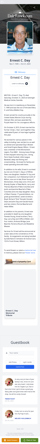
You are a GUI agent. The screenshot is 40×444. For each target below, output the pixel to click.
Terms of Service (25, 435)
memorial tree (30, 250)
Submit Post (20, 367)
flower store (30, 253)
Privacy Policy (14, 435)
